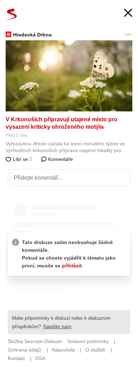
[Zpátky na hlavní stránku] (11, 14)
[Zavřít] (128, 13)
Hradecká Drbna (32, 34)
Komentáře (60, 159)
